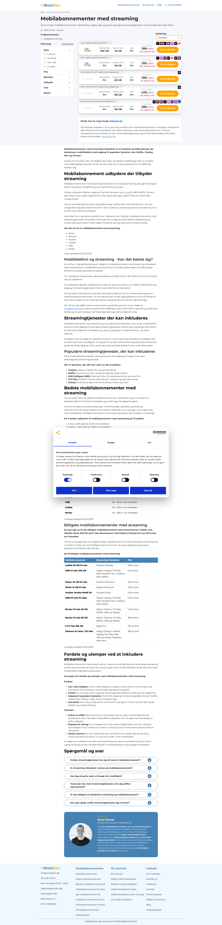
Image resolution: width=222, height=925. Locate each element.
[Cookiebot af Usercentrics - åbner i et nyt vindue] (155, 433)
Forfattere (151, 884)
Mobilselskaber (154, 910)
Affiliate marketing (155, 899)
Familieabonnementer (87, 910)
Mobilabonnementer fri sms (90, 899)
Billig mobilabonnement (88, 879)
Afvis (74, 490)
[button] (52, 30)
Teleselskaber (83, 915)
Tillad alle (148, 490)
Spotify (128, 192)
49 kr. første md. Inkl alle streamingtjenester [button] (98, 101)
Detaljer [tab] (111, 442)
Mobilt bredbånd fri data (123, 889)
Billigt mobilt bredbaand (123, 879)
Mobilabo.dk (115, 121)
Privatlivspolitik (154, 894)
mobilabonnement (74, 308)
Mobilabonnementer (86, 874)
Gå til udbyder (167, 49)
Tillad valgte (111, 490)
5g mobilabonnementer (88, 894)
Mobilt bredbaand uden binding (127, 894)
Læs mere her (109, 136)
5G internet (117, 874)
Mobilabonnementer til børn (90, 905)
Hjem (43, 12)
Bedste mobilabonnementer (90, 884)
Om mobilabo (153, 874)
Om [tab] (149, 442)
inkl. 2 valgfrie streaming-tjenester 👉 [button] (95, 43)
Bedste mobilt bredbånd (124, 884)
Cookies (150, 889)
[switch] (96, 480)
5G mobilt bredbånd (121, 899)
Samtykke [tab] (72, 442)
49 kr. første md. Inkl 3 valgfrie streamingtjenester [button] (100, 72)
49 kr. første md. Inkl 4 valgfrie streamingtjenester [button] (100, 87)
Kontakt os (151, 879)
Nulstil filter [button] (67, 44)
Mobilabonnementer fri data (90, 889)
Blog (148, 905)
